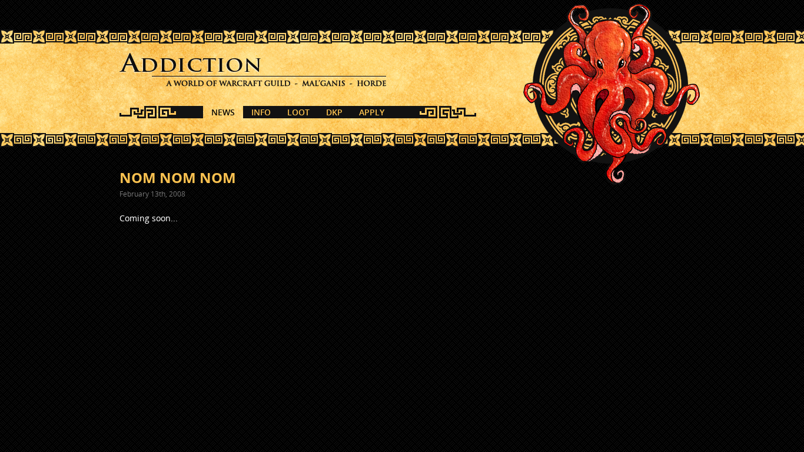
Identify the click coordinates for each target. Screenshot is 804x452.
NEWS (223, 112)
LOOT (298, 112)
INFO (261, 112)
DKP (334, 112)
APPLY (371, 112)
